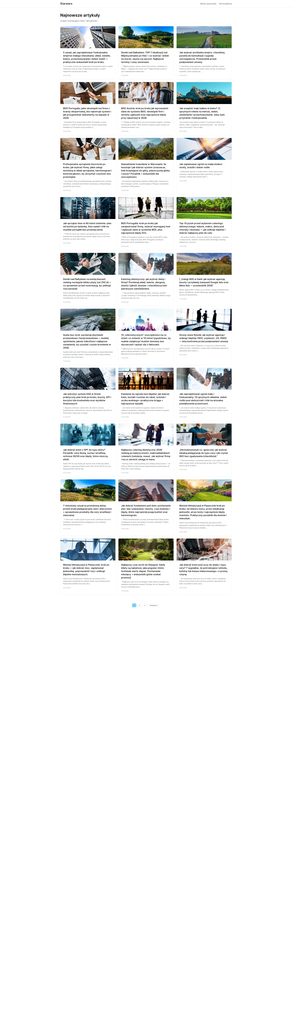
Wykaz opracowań (208, 4)
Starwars (66, 3)
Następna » (154, 605)
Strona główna (225, 4)
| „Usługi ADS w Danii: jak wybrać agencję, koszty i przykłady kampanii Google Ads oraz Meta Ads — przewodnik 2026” (203, 282)
